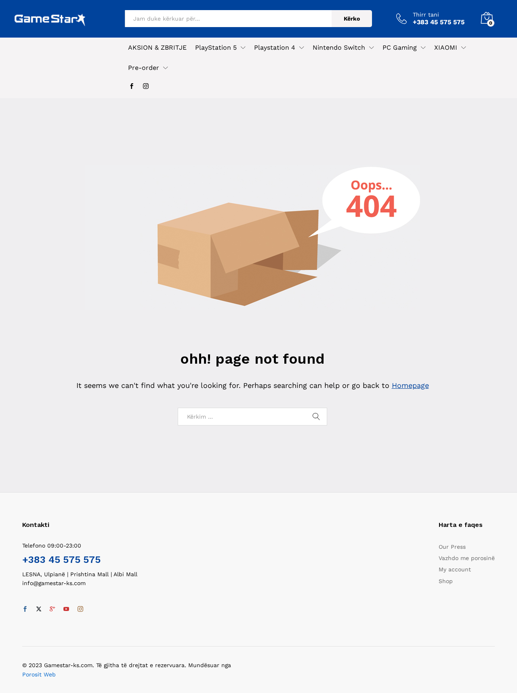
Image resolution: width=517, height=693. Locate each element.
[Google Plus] (52, 609)
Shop (446, 581)
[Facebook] (132, 86)
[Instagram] (146, 86)
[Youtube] (66, 609)
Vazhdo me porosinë (467, 558)
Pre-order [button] (143, 68)
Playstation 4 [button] (274, 47)
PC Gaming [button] (399, 47)
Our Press (452, 546)
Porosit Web (39, 674)
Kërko (352, 18)
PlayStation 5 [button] (216, 47)
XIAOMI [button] (445, 47)
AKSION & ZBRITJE (157, 47)
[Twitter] (39, 609)
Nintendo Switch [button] (339, 47)
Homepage (410, 385)
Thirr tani (426, 14)
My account (455, 569)
